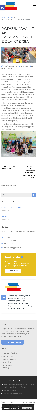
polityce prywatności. (13, 408)
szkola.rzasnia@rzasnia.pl (13, 393)
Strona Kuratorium (7, 356)
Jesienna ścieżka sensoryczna (8, 168)
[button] (2, 7)
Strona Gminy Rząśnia (9, 353)
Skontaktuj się (12, 271)
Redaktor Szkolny (7, 68)
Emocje (4, 216)
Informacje (24, 66)
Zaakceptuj (27, 408)
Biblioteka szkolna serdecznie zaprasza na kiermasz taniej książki (29, 172)
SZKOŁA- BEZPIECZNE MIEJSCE (13, 208)
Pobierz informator (12, 342)
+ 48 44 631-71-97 (10, 390)
